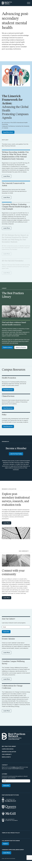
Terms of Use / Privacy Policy (11, 832)
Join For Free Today (16, 454)
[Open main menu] (28, 3)
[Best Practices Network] (7, 3)
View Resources (8, 389)
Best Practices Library (9, 746)
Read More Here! (8, 132)
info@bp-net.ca (15, 767)
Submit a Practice (21, 347)
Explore (5, 843)
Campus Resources (7, 749)
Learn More (6, 176)
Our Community (7, 754)
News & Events (6, 757)
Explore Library (7, 347)
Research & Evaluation (9, 751)
